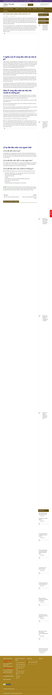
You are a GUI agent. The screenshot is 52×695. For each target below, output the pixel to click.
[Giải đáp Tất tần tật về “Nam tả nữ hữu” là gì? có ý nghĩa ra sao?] (43, 643)
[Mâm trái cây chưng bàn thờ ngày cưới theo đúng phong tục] (43, 625)
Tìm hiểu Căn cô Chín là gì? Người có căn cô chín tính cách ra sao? (45, 124)
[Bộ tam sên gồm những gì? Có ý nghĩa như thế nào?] (43, 592)
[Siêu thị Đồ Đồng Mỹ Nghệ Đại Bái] (10, 5)
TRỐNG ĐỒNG (34, 8)
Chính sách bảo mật (20, 671)
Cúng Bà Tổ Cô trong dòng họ (43, 519)
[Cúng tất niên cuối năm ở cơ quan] (43, 562)
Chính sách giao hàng (20, 664)
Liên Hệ (17, 677)
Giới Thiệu (18, 676)
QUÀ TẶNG (5, 11)
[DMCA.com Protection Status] (7, 684)
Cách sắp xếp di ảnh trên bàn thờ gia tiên (43, 514)
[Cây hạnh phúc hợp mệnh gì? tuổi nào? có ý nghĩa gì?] (43, 609)
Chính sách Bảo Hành (20, 662)
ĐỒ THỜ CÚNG (23, 8)
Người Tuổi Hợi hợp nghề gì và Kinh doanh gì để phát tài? (45, 415)
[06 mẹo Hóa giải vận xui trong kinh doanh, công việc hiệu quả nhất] (43, 544)
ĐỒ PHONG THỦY (41, 8)
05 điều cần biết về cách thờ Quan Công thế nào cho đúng (45, 318)
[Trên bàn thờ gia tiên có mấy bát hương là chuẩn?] (43, 527)
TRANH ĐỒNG (29, 8)
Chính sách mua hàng (20, 666)
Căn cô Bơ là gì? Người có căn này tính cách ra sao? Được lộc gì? (45, 27)
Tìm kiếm (30, 4)
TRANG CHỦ (17, 8)
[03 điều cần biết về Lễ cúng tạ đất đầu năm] (43, 577)
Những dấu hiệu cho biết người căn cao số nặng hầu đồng (45, 221)
